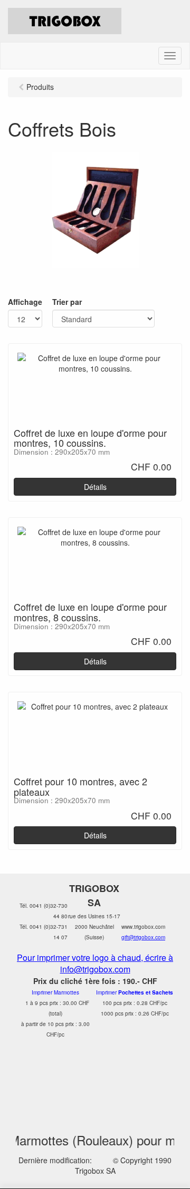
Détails (95, 486)
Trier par (67, 301)
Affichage (25, 301)
